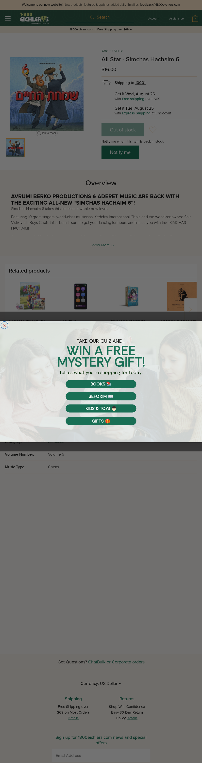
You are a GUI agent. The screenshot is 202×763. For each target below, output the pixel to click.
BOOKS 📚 (100, 384)
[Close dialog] (4, 325)
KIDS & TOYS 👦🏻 (101, 408)
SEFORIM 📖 (101, 396)
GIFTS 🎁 (101, 421)
